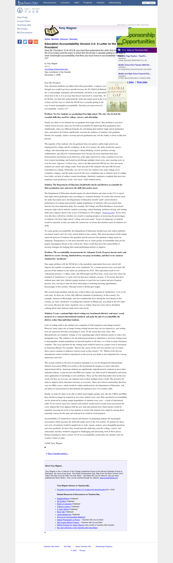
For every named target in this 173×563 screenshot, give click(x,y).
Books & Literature (64, 504)
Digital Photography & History (68, 520)
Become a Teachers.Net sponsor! (133, 25)
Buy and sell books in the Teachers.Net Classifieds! (77, 528)
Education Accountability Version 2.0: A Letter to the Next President (81, 490)
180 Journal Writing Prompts (68, 522)
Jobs (76, 2)
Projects (87, 2)
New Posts (22, 17)
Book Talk (61, 512)
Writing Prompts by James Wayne (70, 525)
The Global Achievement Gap (56, 69)
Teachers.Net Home (51, 546)
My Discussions (24, 32)
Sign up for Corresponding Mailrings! (71, 517)
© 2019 (73, 551)
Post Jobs (142, 82)
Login (145, 3)
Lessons (65, 2)
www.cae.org (108, 212)
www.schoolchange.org (109, 478)
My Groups (22, 29)
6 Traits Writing (63, 509)
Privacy (83, 551)
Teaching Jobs (24, 25)
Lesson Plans (23, 21)
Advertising (115, 2)
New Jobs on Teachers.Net (135, 50)
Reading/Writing (63, 499)
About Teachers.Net (83, 546)
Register (151, 3)
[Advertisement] (76, 540)
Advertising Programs (104, 546)
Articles (100, 2)
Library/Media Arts (64, 515)
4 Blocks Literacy (64, 507)
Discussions (49, 2)
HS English (61, 501)
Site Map (67, 546)
